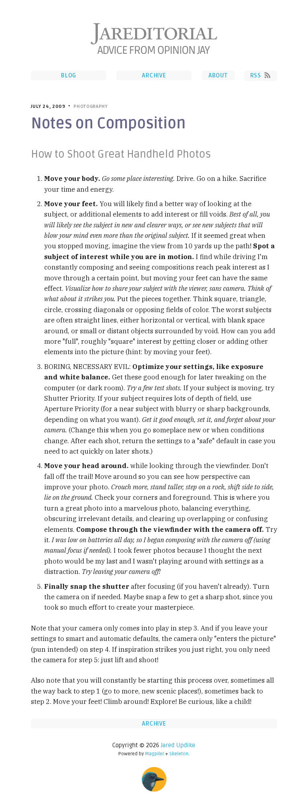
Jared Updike (178, 745)
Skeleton (178, 754)
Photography (90, 106)
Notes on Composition (108, 123)
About (218, 75)
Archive (154, 75)
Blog (68, 75)
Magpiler (154, 754)
